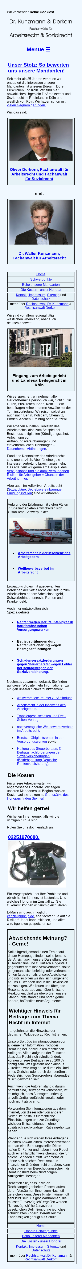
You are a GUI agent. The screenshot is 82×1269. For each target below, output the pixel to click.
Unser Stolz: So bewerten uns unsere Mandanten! (38, 67)
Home (40, 274)
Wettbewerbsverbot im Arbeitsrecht (36, 570)
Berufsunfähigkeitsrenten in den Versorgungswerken (40, 739)
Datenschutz (41, 298)
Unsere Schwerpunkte (41, 1231)
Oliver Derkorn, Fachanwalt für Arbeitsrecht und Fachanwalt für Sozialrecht (39, 174)
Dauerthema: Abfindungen (26, 449)
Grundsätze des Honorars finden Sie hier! (38, 796)
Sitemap (53, 295)
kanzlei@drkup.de (20, 916)
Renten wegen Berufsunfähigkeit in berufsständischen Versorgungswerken (45, 625)
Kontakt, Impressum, (31, 295)
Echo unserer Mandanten (41, 284)
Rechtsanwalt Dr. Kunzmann (47, 304)
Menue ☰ (38, 49)
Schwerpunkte (41, 279)
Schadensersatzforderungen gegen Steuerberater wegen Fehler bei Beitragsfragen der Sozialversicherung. (44, 666)
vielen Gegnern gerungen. (26, 105)
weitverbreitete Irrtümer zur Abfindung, (45, 698)
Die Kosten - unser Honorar (41, 289)
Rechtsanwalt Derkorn (41, 307)
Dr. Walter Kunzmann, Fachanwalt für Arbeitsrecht (39, 255)
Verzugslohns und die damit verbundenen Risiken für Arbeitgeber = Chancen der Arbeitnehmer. (38, 474)
